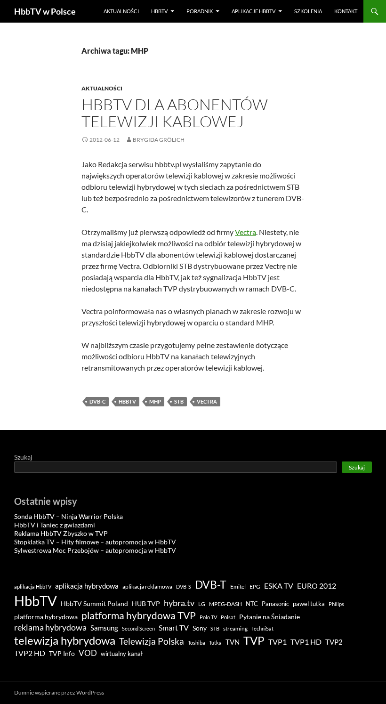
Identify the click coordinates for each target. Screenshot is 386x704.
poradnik (199, 11)
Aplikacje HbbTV (253, 11)
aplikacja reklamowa (147, 586)
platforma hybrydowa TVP (138, 615)
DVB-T (210, 584)
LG (201, 603)
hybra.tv (179, 603)
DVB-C (97, 401)
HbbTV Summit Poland (94, 603)
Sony (200, 628)
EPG (254, 586)
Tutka (215, 642)
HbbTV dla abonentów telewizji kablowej (174, 113)
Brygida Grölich (159, 139)
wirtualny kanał (122, 653)
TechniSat (262, 628)
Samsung (104, 627)
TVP (254, 640)
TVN (232, 642)
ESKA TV (278, 585)
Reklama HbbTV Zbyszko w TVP (61, 533)
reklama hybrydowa (50, 627)
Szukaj (23, 457)
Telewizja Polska (151, 641)
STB (179, 401)
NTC (252, 603)
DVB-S (183, 586)
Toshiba (196, 642)
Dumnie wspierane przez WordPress (59, 692)
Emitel (238, 586)
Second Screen (138, 628)
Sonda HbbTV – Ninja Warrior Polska (68, 516)
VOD (88, 653)
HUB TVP (146, 603)
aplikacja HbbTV (32, 586)
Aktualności (121, 11)
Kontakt (345, 11)
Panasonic (275, 603)
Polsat (228, 617)
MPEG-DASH (225, 603)
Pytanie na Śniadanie (269, 617)
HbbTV (159, 11)
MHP (155, 401)
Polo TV (208, 617)
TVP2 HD (29, 652)
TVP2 (334, 642)
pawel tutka (309, 603)
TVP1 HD (306, 641)
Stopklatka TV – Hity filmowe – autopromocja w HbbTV (95, 542)
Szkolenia (308, 11)
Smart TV (174, 627)
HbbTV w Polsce (45, 11)
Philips (336, 604)
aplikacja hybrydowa (87, 586)
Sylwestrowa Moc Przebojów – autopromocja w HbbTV (95, 550)
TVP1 (277, 642)
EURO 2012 (316, 586)
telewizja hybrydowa (64, 640)
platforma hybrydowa (46, 617)
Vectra (245, 231)
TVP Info (62, 653)
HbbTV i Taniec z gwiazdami (54, 525)
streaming (235, 628)
